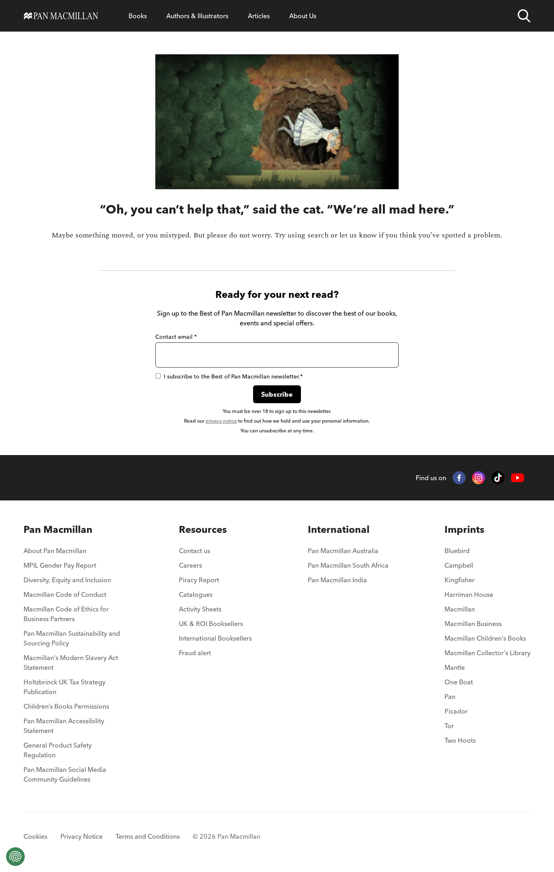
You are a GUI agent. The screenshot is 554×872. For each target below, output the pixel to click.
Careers (190, 565)
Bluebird (457, 551)
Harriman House (468, 594)
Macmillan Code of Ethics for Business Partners (66, 614)
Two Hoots (460, 740)
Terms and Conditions (148, 836)
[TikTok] (498, 477)
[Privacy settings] (15, 856)
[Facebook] (459, 477)
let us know (358, 235)
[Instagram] (478, 477)
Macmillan (459, 609)
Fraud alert (195, 653)
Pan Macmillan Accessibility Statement (64, 726)
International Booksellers (215, 638)
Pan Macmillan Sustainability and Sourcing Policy (72, 638)
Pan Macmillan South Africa (348, 565)
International (338, 529)
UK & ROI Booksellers (211, 624)
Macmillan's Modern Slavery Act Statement (71, 662)
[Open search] (523, 15)
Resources (203, 529)
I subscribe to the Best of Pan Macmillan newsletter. (233, 376)
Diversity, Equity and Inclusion (67, 580)
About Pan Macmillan (55, 551)
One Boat (458, 682)
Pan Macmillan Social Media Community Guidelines (65, 774)
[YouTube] (517, 478)
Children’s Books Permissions (66, 706)
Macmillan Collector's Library (487, 653)
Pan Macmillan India (337, 580)
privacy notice (221, 421)
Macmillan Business (473, 624)
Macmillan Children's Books (485, 638)
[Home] (61, 16)
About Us (302, 16)
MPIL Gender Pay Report (60, 565)
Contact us (194, 551)
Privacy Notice (81, 836)
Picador (456, 711)
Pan (449, 696)
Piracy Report (199, 580)
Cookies (35, 836)
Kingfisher (459, 580)
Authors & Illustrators (197, 16)
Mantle (454, 667)
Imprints (464, 529)
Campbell (458, 565)
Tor (449, 726)
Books (138, 16)
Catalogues (196, 594)
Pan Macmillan (58, 529)
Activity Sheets (200, 609)
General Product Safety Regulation (58, 750)
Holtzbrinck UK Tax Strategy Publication (64, 687)
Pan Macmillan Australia (343, 551)
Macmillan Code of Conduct (65, 594)
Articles (259, 16)
